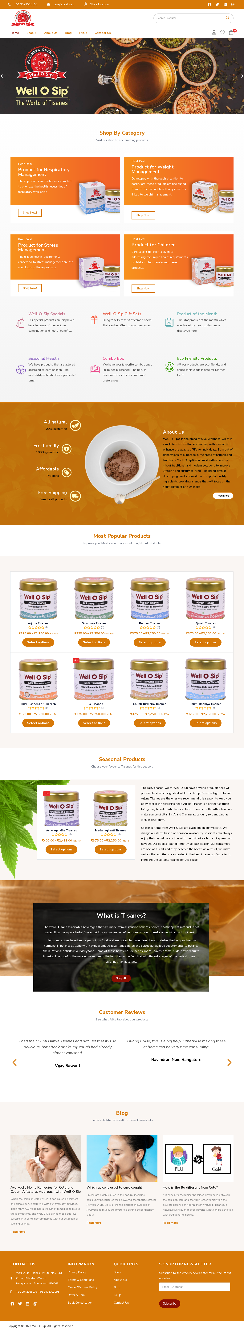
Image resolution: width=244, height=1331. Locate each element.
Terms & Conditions (81, 1280)
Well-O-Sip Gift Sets (122, 314)
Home (14, 33)
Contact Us (103, 33)
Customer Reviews (122, 1012)
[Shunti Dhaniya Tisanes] (205, 680)
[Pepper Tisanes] (150, 599)
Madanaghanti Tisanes (110, 830)
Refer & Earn (76, 1295)
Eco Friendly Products (197, 358)
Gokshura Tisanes (94, 623)
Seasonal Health (43, 358)
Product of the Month (197, 314)
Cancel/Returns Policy (82, 1287)
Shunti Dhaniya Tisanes (205, 704)
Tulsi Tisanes (94, 704)
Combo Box (113, 358)
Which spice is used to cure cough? (115, 1187)
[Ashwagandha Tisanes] (61, 809)
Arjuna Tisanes (38, 623)
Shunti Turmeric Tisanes (149, 704)
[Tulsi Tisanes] (94, 680)
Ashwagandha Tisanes (61, 830)
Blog (68, 33)
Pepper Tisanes (150, 623)
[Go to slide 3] (122, 110)
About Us (50, 33)
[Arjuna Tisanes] (38, 599)
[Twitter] (217, 4)
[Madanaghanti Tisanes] (110, 809)
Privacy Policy (77, 1272)
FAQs (83, 33)
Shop (30, 33)
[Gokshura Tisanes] (94, 599)
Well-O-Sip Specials (46, 314)
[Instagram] (233, 4)
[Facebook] (209, 4)
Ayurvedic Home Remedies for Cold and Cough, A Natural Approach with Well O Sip (45, 1189)
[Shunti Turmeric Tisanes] (150, 680)
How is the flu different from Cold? (190, 1187)
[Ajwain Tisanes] (205, 599)
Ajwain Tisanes (205, 623)
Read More (18, 1232)
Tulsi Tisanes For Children (38, 704)
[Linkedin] (225, 4)
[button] (231, 32)
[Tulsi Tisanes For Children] (38, 680)
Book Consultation (80, 1303)
